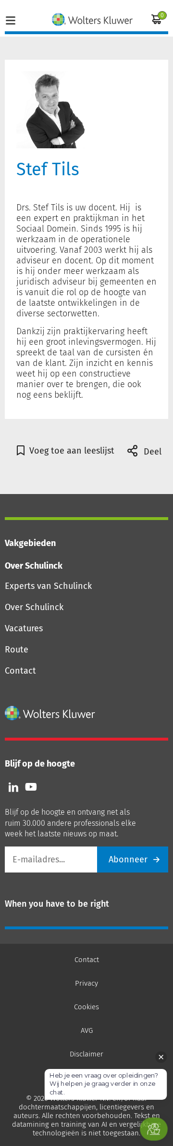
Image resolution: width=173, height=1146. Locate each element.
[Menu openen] (10, 19)
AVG (87, 1030)
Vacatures (24, 628)
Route (16, 649)
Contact (20, 670)
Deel (151, 451)
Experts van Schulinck (48, 586)
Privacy (86, 983)
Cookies (86, 1007)
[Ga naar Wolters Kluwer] (50, 713)
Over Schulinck (34, 607)
